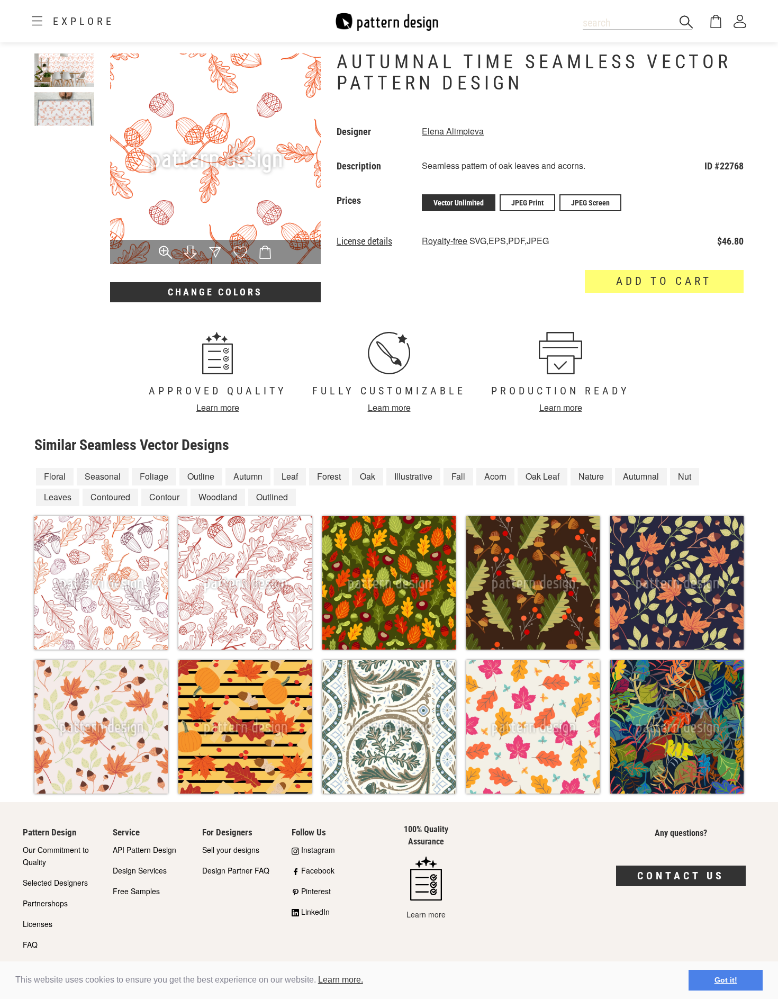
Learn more (217, 407)
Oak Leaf (542, 476)
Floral (55, 476)
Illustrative (413, 476)
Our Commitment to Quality (56, 855)
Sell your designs (230, 849)
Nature (591, 476)
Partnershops (45, 903)
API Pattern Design (144, 849)
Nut (684, 476)
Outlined (272, 497)
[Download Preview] (190, 253)
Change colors (215, 292)
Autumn (248, 476)
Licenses (37, 924)
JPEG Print (527, 203)
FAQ (30, 944)
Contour (164, 497)
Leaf (290, 476)
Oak (367, 476)
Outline (200, 476)
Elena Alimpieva (453, 131)
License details (364, 241)
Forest (329, 476)
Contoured (110, 497)
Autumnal (641, 476)
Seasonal (103, 476)
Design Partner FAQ (235, 870)
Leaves (57, 497)
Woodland (217, 497)
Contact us (681, 875)
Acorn (495, 476)
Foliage (154, 476)
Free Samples (136, 891)
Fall (458, 476)
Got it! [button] (725, 980)
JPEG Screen (590, 203)
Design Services (140, 870)
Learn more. (340, 979)
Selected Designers (55, 882)
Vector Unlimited (458, 203)
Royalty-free (444, 241)
